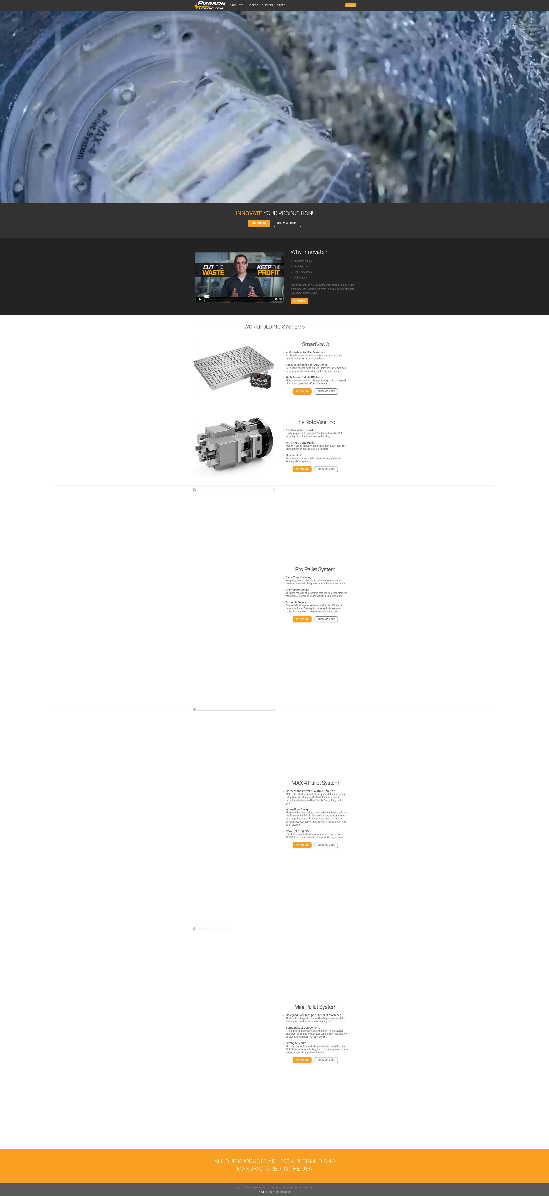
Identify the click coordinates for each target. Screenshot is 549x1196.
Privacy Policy (294, 1187)
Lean (283, 1187)
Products (236, 5)
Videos (253, 5)
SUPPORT (267, 5)
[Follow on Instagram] (259, 1192)
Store (281, 5)
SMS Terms (308, 1187)
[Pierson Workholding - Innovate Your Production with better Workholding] (209, 5)
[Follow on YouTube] (262, 1192)
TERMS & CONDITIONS (252, 1187)
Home (238, 1187)
